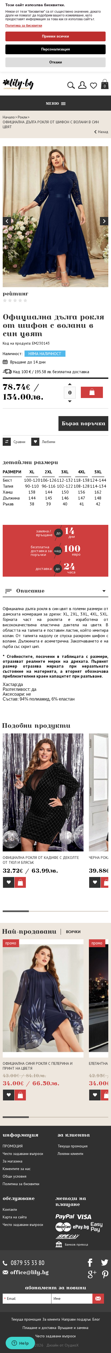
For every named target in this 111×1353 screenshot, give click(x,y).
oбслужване (19, 1198)
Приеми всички (55, 36)
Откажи (55, 62)
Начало (9, 117)
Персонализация (55, 49)
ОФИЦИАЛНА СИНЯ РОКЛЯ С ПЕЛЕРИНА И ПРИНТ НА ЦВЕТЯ (37, 1066)
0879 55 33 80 (27, 1263)
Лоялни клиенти (70, 1153)
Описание (30, 590)
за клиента (74, 1135)
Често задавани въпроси (23, 1153)
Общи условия (14, 1176)
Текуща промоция (73, 1146)
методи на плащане (71, 1201)
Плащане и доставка (39, 1327)
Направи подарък (76, 1319)
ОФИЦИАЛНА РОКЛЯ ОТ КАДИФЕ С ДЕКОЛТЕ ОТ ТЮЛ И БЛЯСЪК (41, 860)
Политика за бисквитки (23, 26)
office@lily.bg (29, 1272)
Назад (103, 131)
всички (73, 931)
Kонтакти (10, 1209)
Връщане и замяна (73, 1327)
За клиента (51, 1319)
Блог (96, 1319)
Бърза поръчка (83, 423)
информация (20, 1135)
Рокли (22, 117)
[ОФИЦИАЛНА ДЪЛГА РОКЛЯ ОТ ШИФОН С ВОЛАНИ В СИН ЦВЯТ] (55, 216)
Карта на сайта (15, 1217)
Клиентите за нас (16, 1168)
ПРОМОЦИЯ (13, 1146)
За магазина (12, 1161)
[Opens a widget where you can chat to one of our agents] (20, 1343)
